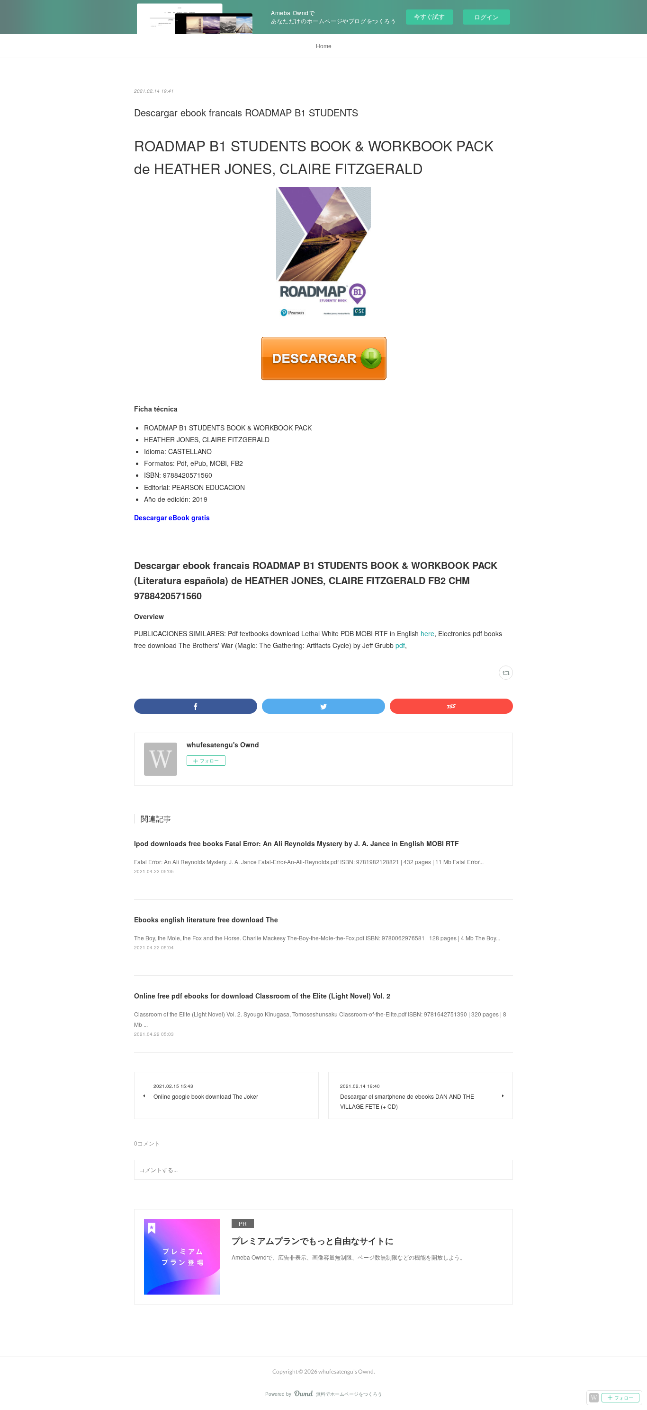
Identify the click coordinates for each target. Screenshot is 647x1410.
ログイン (486, 16)
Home (324, 46)
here (427, 633)
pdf (400, 645)
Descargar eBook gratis (172, 517)
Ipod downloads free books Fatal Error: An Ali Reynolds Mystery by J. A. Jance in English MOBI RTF (296, 843)
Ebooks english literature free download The (206, 919)
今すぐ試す (429, 16)
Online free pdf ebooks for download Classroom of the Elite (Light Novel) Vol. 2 (262, 995)
